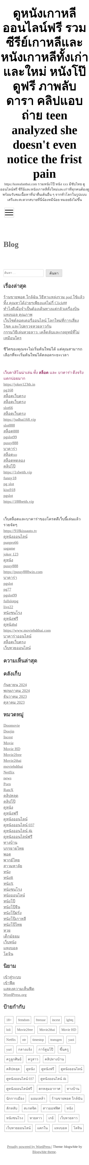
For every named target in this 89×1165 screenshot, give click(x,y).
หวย (7, 930)
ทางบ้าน (10, 842)
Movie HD (11, 749)
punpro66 (10, 542)
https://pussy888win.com (23, 572)
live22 (8, 607)
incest (56, 1020)
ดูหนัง (8, 560)
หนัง (7, 872)
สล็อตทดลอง (14, 460)
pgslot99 (10, 437)
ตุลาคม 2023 (14, 702)
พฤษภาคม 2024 (16, 690)
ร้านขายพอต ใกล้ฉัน (67, 1098)
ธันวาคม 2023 (15, 696)
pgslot (8, 495)
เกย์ (51, 1118)
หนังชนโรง (12, 613)
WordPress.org (15, 994)
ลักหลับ (11, 1108)
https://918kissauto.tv (20, 531)
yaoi (71, 1040)
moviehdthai (13, 766)
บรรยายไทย (13, 848)
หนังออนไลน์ (14, 895)
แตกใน (42, 1128)
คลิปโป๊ (9, 466)
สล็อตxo (10, 454)
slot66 (8, 408)
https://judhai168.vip (19, 419)
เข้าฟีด (9, 983)
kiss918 (9, 490)
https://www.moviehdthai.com (27, 630)
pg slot (8, 484)
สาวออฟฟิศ (51, 1108)
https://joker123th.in (19, 384)
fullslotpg (10, 601)
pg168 (8, 390)
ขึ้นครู (64, 1049)
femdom (23, 1020)
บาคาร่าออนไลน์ (17, 636)
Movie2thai (12, 760)
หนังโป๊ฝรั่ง (12, 913)
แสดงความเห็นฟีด (18, 989)
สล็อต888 (11, 431)
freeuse (41, 1020)
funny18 (9, 478)
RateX (8, 790)
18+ (9, 1020)
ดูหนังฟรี (10, 618)
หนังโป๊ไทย (12, 924)
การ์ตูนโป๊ (45, 1049)
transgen (56, 1040)
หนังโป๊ (9, 901)
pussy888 (10, 443)
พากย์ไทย (11, 860)
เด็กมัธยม (11, 936)
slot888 (9, 425)
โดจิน (8, 954)
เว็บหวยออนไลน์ (17, 648)
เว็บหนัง (9, 942)
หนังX (8, 883)
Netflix (8, 772)
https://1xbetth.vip (17, 472)
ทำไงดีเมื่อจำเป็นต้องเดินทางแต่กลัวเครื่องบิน (41, 309)
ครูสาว (33, 1059)
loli (8, 1030)
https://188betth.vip (18, 501)
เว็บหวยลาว (69, 1118)
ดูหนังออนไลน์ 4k (17, 831)
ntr (24, 1040)
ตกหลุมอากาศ (49, 1089)
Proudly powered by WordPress (29, 1147)
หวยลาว (36, 1118)
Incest (8, 737)
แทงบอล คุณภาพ (17, 314)
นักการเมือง (15, 1098)
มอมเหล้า (38, 1098)
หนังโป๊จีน (11, 907)
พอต (7, 854)
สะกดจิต (30, 1108)
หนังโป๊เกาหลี (14, 919)
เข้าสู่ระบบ (12, 977)
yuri (9, 1049)
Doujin (8, 731)
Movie (8, 743)
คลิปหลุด (10, 796)
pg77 (7, 589)
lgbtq (69, 1020)
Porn (7, 784)
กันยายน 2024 (15, 685)
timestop (38, 1040)
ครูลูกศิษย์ (13, 1059)
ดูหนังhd (10, 624)
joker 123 (10, 554)
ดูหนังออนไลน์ (15, 536)
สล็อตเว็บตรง (14, 396)
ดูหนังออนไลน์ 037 (18, 825)
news (7, 778)
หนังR (8, 878)
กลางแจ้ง (25, 1049)
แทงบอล (10, 948)
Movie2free (12, 755)
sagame (9, 548)
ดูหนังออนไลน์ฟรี (17, 837)
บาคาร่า (10, 449)
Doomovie (11, 725)
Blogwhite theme (44, 1152)
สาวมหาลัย (12, 866)
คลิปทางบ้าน (54, 1059)
